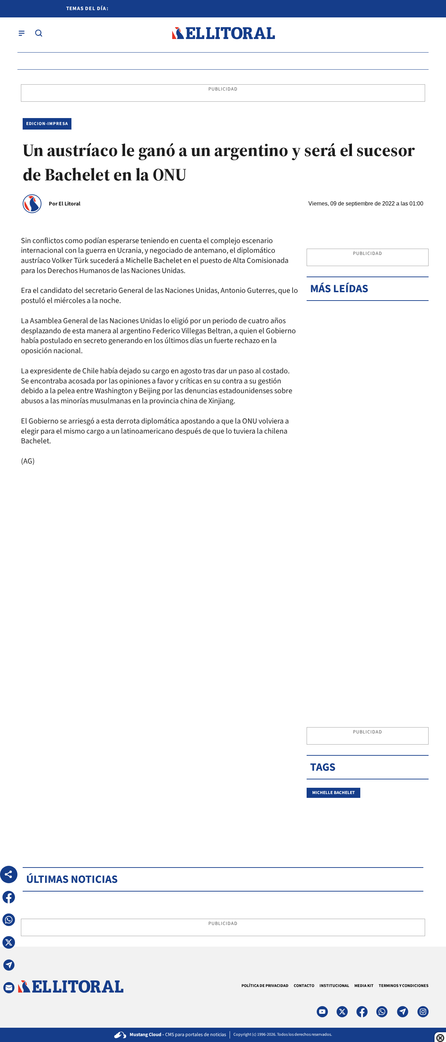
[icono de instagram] (423, 1011)
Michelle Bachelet (333, 793)
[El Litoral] (223, 33)
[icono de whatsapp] (381, 1011)
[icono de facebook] (362, 1011)
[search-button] (38, 33)
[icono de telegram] (402, 1011)
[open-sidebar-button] (21, 33)
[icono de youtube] (322, 1011)
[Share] (8, 874)
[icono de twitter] (342, 1011)
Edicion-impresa (47, 123)
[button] (8, 897)
